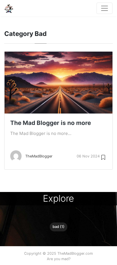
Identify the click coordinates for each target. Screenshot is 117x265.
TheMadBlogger (39, 156)
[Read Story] (103, 157)
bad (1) (58, 226)
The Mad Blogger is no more (50, 122)
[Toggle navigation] (104, 8)
